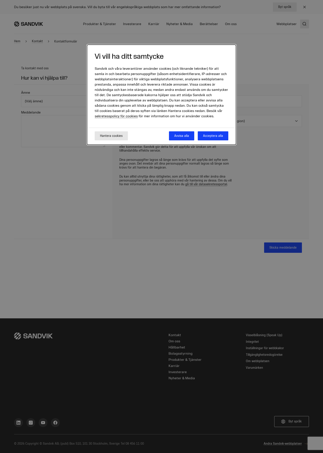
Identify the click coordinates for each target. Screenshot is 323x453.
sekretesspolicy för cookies (116, 116)
